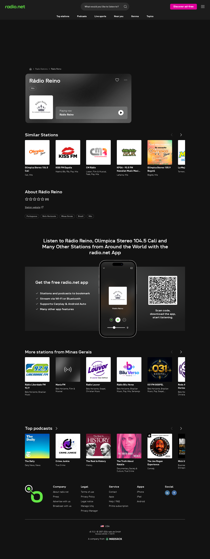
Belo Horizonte (49, 216)
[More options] (125, 80)
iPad (139, 497)
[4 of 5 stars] (39, 199)
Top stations (63, 16)
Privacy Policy (88, 497)
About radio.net (61, 492)
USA (107, 526)
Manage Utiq (87, 506)
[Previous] (172, 133)
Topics (150, 16)
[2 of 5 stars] (31, 199)
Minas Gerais (67, 216)
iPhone (140, 492)
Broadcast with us (62, 506)
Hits (32, 88)
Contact (113, 492)
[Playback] (121, 112)
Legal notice (87, 501)
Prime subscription (118, 506)
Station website (32, 207)
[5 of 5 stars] (42, 199)
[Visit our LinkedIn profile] (167, 493)
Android (141, 501)
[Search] (125, 7)
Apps (111, 497)
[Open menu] (203, 7)
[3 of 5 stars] (35, 199)
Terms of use (87, 492)
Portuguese (32, 216)
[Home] (30, 69)
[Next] (181, 133)
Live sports (100, 16)
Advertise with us (61, 501)
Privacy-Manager (89, 511)
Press (56, 497)
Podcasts (82, 16)
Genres (135, 16)
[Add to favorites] (117, 79)
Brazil (80, 216)
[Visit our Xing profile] (174, 493)
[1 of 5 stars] (27, 199)
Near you (118, 16)
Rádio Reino (67, 114)
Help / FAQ (114, 501)
